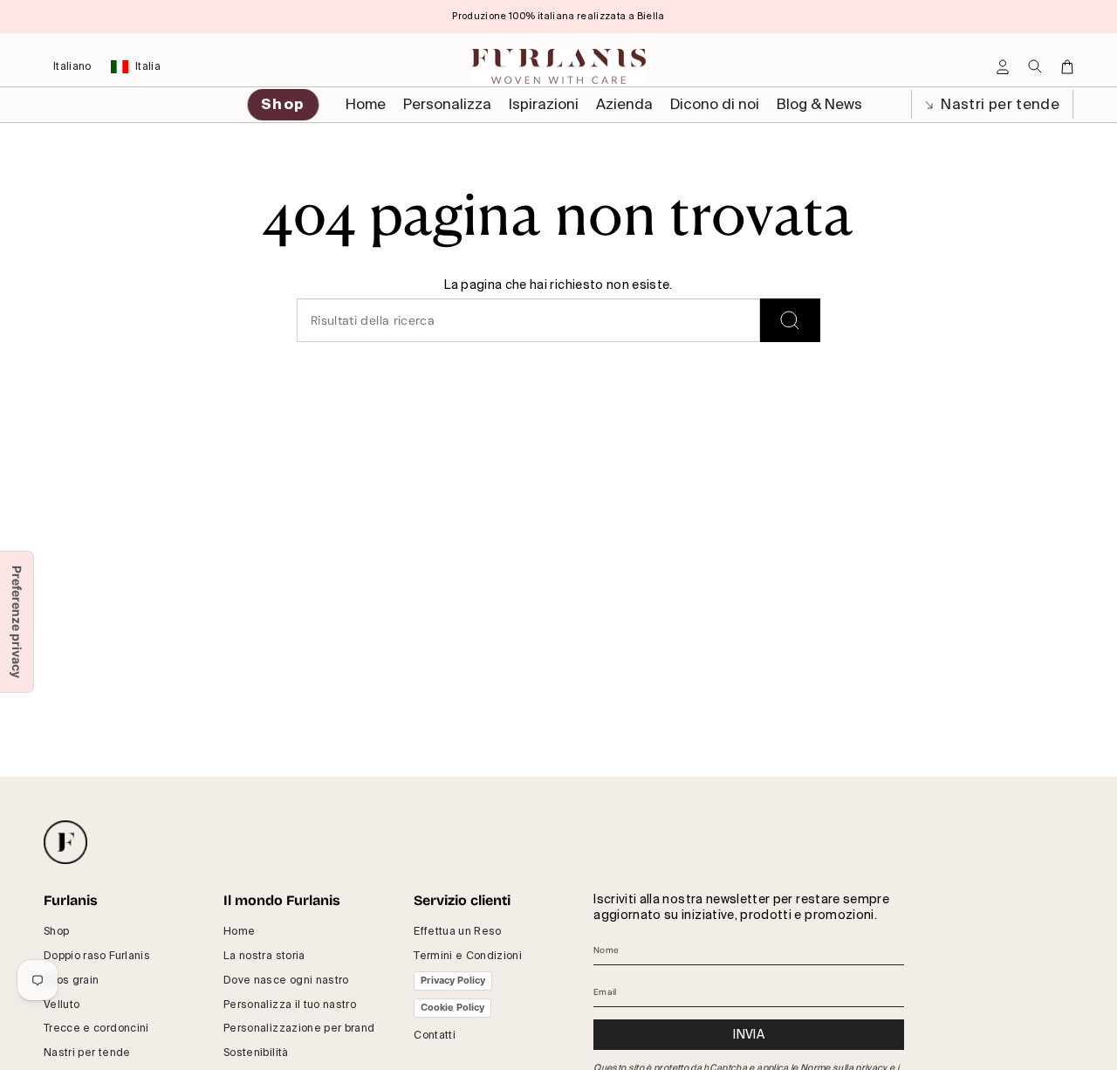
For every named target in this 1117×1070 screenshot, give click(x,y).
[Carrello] (1067, 67)
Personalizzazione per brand (298, 1028)
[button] (447, 104)
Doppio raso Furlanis (97, 956)
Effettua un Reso (458, 931)
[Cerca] (790, 320)
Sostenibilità (256, 1053)
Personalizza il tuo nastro (289, 1005)
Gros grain (71, 980)
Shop (56, 931)
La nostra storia (264, 956)
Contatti (435, 1035)
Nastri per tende (998, 104)
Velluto (61, 1005)
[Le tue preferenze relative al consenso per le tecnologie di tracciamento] (16, 622)
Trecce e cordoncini (96, 1028)
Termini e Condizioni (468, 956)
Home (239, 931)
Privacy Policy (453, 980)
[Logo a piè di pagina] (65, 842)
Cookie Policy (452, 1007)
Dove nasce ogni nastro (286, 980)
